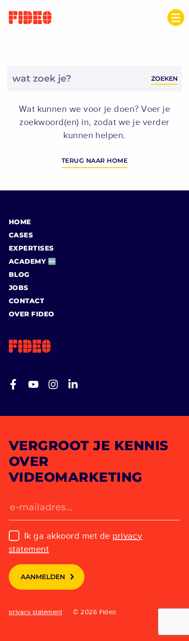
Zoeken (164, 78)
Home (20, 222)
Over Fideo (32, 314)
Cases (21, 235)
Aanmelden (43, 577)
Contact (26, 301)
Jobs (19, 287)
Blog (19, 274)
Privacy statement (35, 612)
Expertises (31, 248)
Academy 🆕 (32, 261)
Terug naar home (94, 161)
